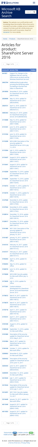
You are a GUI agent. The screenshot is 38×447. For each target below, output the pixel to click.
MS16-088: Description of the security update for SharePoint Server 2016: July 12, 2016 (19, 144)
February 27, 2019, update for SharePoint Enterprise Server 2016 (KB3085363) (18, 115)
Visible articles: (8, 435)
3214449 (5, 399)
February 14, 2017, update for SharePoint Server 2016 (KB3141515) (19, 247)
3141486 (5, 228)
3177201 (5, 286)
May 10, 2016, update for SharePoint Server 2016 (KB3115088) (18, 122)
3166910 (5, 269)
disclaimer (6, 32)
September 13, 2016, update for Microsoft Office (19, 330)
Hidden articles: (23, 433)
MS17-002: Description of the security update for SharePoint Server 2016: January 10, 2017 (19, 231)
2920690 (5, 99)
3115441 (5, 164)
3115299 (5, 141)
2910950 (5, 91)
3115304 (5, 150)
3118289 (5, 172)
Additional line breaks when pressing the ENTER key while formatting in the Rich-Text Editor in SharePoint (19, 85)
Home (5, 39)
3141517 (5, 252)
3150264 (5, 259)
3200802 (5, 353)
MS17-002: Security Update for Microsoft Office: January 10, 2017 (19, 394)
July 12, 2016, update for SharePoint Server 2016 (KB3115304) (18, 152)
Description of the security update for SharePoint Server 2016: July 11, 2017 (19, 387)
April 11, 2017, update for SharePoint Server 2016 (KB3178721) (18, 319)
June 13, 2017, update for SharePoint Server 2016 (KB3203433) (18, 368)
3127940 (5, 200)
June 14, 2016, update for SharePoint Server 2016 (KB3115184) (18, 136)
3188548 (5, 329)
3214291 (5, 392)
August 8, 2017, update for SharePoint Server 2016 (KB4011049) (19, 406)
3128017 (5, 221)
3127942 (5, 207)
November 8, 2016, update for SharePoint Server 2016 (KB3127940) (19, 202)
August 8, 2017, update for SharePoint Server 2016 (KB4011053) (19, 413)
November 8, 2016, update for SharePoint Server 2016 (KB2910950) (19, 93)
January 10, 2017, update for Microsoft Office (19, 400)
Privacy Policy (25, 443)
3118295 (5, 179)
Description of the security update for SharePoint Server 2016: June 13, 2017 (19, 361)
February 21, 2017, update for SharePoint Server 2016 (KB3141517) (19, 254)
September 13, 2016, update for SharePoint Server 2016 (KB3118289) (19, 174)
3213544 (5, 385)
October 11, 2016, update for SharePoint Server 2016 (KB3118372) (19, 188)
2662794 (5, 82)
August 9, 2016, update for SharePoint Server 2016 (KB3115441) (19, 166)
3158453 (5, 264)
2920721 (5, 106)
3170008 (5, 274)
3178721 (5, 317)
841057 (4, 73)
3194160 (5, 348)
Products (12, 39)
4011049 (5, 404)
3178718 (5, 310)
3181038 (5, 324)
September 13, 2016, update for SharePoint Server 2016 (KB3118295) (19, 181)
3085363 (5, 113)
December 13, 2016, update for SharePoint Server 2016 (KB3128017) (19, 223)
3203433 (5, 366)
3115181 (5, 127)
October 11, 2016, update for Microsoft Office (19, 349)
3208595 (5, 373)
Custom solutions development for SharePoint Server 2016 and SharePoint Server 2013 (19, 289)
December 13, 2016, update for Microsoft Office (19, 374)
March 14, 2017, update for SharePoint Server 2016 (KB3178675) (19, 305)
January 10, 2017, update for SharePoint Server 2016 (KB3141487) (19, 239)
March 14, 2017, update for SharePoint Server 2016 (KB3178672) (19, 298)
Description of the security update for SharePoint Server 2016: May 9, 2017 (19, 336)
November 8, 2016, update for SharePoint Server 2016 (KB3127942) (19, 209)
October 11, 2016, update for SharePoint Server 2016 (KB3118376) (19, 195)
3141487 (5, 238)
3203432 (5, 359)
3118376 (5, 193)
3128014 (5, 214)
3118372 (5, 186)
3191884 (5, 341)
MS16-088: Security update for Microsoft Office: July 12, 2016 (19, 276)
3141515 (5, 245)
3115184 (5, 134)
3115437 (5, 157)
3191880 (5, 334)
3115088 (5, 120)
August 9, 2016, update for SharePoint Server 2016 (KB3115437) (19, 159)
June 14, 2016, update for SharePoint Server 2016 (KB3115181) (18, 129)
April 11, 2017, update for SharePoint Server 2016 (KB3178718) (18, 312)
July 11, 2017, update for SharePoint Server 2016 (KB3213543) (18, 380)
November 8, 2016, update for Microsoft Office (19, 354)
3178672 (5, 296)
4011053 (5, 411)
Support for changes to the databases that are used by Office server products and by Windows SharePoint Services (19, 76)
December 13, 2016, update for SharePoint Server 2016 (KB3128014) (19, 216)
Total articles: (8, 433)
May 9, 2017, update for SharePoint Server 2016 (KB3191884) (18, 343)
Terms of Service (14, 443)
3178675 (5, 303)
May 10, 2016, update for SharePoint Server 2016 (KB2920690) (18, 101)
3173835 (5, 281)
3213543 (5, 378)
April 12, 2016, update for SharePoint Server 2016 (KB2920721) (18, 108)
